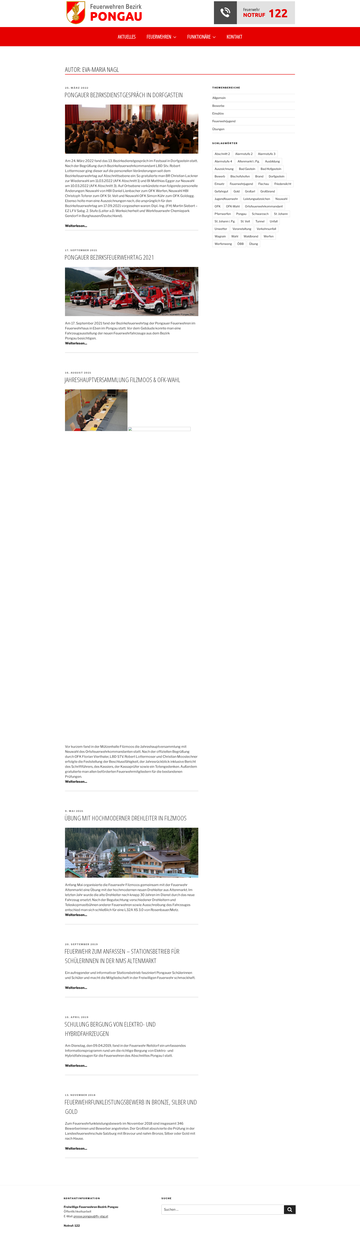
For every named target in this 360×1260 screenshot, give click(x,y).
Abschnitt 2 (222, 154)
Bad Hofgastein (271, 169)
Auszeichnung (224, 169)
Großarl (250, 191)
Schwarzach (260, 214)
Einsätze (218, 113)
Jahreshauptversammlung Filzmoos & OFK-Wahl (122, 379)
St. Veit (245, 221)
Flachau (263, 184)
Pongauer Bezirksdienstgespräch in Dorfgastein (124, 94)
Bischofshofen (240, 176)
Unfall (274, 221)
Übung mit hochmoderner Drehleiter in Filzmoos (125, 817)
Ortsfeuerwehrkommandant (264, 206)
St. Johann (281, 214)
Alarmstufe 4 (223, 161)
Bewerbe (218, 105)
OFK (218, 206)
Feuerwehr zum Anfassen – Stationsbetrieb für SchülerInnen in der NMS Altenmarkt (122, 956)
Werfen (269, 236)
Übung (253, 244)
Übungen (218, 129)
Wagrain (220, 236)
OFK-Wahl (233, 206)
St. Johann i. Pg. (225, 221)
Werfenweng (223, 244)
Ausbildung (272, 161)
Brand (259, 176)
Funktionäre (199, 36)
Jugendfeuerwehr (226, 199)
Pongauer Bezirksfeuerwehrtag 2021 (109, 257)
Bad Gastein (247, 169)
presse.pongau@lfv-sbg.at (91, 1216)
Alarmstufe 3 (266, 154)
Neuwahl (281, 199)
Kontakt (234, 36)
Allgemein (219, 98)
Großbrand (267, 191)
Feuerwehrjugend (223, 121)
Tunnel (259, 221)
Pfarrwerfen (223, 214)
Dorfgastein (276, 176)
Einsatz (219, 184)
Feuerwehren (159, 36)
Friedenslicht (282, 184)
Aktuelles (127, 36)
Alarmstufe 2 (243, 154)
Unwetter (221, 229)
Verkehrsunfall (266, 229)
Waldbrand (251, 236)
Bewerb (220, 176)
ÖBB (240, 244)
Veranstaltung (241, 229)
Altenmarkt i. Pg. (249, 161)
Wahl (234, 236)
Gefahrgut (221, 191)
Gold (237, 191)
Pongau (241, 214)
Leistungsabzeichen (256, 199)
